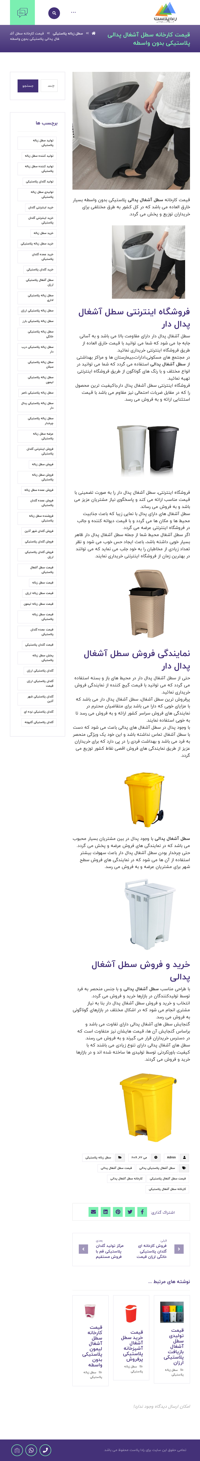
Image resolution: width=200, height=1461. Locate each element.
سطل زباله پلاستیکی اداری (40, 298)
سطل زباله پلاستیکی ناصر (37, 393)
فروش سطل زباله (42, 464)
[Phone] (45, 1450)
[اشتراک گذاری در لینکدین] (105, 1212)
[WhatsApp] (31, 1450)
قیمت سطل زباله (42, 583)
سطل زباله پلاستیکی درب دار (37, 349)
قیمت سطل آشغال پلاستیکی (168, 1179)
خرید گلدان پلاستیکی (40, 270)
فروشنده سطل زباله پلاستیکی (41, 518)
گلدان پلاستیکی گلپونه (39, 722)
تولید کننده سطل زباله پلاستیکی (39, 169)
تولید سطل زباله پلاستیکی (43, 143)
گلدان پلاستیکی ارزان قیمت (40, 683)
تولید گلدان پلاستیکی (39, 182)
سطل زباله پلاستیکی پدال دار (37, 405)
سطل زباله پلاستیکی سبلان (40, 364)
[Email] (17, 1450)
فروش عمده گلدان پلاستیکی (41, 503)
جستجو (27, 86)
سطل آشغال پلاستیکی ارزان (39, 282)
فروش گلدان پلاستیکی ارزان (39, 554)
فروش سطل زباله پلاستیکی (42, 477)
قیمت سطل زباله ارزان (39, 593)
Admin (171, 1158)
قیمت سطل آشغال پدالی (116, 1168)
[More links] (73, 13)
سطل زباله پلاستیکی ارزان (37, 311)
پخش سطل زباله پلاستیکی (42, 658)
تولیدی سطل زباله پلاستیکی (42, 194)
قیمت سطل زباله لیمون (38, 604)
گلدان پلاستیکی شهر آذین (40, 699)
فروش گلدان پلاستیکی (39, 542)
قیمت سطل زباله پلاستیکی (42, 617)
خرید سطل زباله (43, 233)
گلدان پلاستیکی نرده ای (38, 712)
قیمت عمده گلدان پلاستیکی (41, 632)
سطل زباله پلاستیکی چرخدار (40, 421)
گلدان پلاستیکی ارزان (40, 671)
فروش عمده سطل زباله (38, 490)
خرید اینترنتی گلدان (40, 207)
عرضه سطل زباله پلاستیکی (43, 436)
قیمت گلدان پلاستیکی (39, 645)
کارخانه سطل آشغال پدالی (126, 1179)
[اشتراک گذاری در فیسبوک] (142, 1212)
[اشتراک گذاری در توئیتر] (130, 1212)
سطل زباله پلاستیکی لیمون (40, 379)
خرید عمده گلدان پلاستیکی (42, 257)
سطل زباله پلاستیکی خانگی (40, 334)
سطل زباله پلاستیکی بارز (37, 321)
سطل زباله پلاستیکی (98, 1158)
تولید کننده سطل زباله (39, 156)
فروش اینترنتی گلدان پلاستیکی (40, 451)
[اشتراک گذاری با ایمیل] (93, 1212)
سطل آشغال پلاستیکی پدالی (157, 1168)
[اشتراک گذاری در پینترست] (118, 1212)
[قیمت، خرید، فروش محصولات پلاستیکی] (165, 12)
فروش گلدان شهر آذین (39, 531)
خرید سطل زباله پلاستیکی (37, 244)
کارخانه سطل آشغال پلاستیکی (167, 1189)
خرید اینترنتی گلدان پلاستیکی (40, 220)
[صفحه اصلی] (94, 33)
